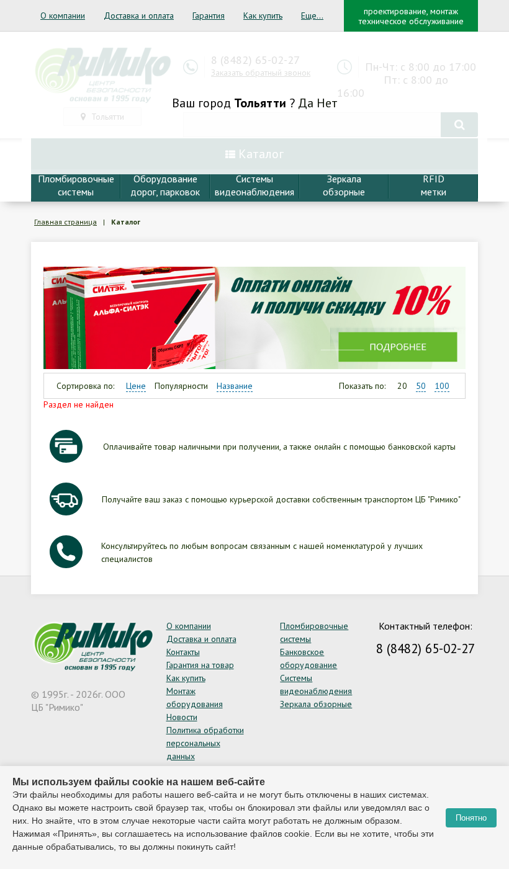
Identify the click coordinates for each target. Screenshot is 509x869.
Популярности (181, 385)
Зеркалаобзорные (344, 185)
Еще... (312, 15)
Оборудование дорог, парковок (165, 185)
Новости (181, 717)
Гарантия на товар (200, 665)
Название (235, 385)
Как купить (262, 15)
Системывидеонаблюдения (254, 185)
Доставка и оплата (139, 15)
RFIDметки (433, 185)
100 (442, 385)
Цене (136, 385)
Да (305, 103)
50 (421, 385)
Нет (327, 103)
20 (402, 385)
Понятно (471, 817)
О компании (62, 15)
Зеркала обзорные (316, 704)
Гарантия (208, 15)
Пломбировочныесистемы (76, 185)
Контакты (183, 651)
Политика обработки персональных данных (205, 743)
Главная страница (65, 221)
